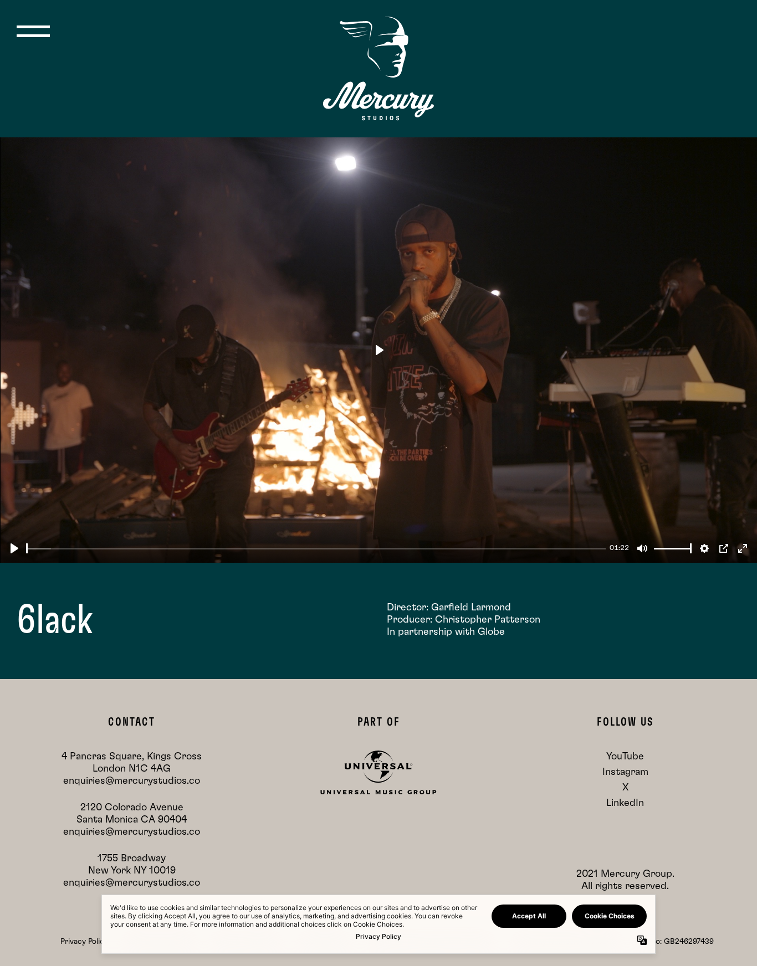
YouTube (625, 757)
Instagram (625, 772)
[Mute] (642, 548)
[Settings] (704, 548)
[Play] (14, 548)
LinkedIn (625, 803)
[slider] (316, 548)
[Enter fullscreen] (742, 548)
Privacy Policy (84, 942)
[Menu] (33, 31)
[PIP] (724, 548)
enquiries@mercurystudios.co (131, 781)
